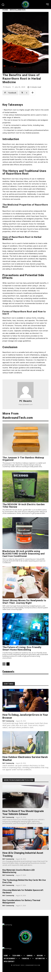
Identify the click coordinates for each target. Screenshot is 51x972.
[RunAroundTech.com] (25, 4)
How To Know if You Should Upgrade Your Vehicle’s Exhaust (23, 813)
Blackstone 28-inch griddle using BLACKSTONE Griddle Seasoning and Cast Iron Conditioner (23, 553)
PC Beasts (7, 87)
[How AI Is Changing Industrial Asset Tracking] (25, 838)
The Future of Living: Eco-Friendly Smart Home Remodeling (21, 648)
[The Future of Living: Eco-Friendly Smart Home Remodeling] (25, 629)
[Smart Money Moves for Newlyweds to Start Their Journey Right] (25, 582)
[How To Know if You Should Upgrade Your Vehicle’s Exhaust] (25, 796)
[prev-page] (4, 664)
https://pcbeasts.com (26, 404)
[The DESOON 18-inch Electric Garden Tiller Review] (25, 486)
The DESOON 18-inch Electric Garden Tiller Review (23, 505)
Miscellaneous (18, 10)
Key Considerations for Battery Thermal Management (21, 901)
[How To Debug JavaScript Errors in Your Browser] (25, 700)
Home (5, 10)
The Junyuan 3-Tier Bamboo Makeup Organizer (23, 458)
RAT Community (8, 721)
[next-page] (8, 664)
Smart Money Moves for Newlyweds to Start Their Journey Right (24, 601)
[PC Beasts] (25, 390)
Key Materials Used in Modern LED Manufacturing (18, 871)
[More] (32, 92)
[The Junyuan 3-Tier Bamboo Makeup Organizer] (25, 439)
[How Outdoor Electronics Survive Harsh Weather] (25, 742)
